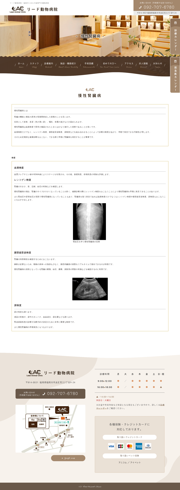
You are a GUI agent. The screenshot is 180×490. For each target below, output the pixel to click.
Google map (69, 458)
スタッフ (34, 65)
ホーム (21, 65)
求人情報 (143, 65)
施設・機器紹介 (68, 65)
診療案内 (48, 65)
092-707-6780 (159, 6)
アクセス (129, 65)
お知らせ (157, 65)
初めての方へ (109, 65)
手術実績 (89, 65)
